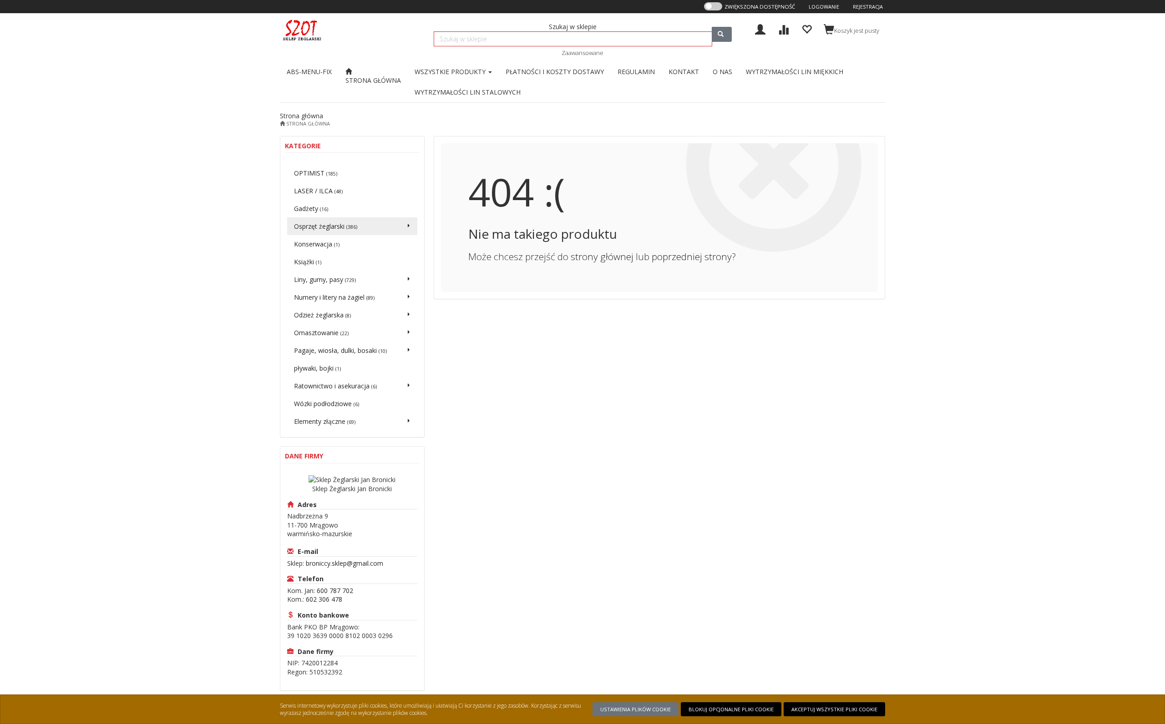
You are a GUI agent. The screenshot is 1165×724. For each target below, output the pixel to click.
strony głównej (602, 256)
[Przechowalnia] (806, 28)
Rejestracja (868, 6)
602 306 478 (324, 599)
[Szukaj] (722, 34)
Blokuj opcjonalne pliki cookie (731, 709)
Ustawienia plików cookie (635, 709)
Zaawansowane (582, 53)
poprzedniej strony (692, 256)
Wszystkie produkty (451, 71)
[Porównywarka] (783, 28)
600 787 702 (335, 590)
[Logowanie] (760, 28)
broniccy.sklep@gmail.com (344, 563)
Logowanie (824, 6)
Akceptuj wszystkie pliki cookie (834, 709)
